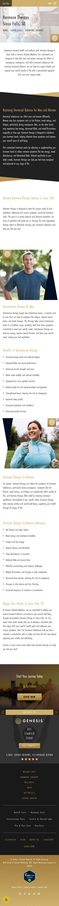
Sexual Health (29, 798)
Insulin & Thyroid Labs (41, 819)
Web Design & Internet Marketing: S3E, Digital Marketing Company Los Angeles (29, 864)
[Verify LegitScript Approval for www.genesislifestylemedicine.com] (29, 876)
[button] (6, 900)
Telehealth (10, 840)
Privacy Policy (17, 887)
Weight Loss (29, 772)
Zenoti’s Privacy (29, 887)
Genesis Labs (42, 887)
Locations (49, 840)
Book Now (6, 3)
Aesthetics (29, 793)
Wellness (29, 782)
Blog (23, 840)
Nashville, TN (29, 712)
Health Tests (20, 812)
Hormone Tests (38, 812)
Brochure (39, 825)
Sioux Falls (16, 29)
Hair (29, 788)
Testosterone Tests (16, 819)
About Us (34, 840)
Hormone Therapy (34, 29)
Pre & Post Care (23, 825)
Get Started (29, 745)
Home (5, 29)
